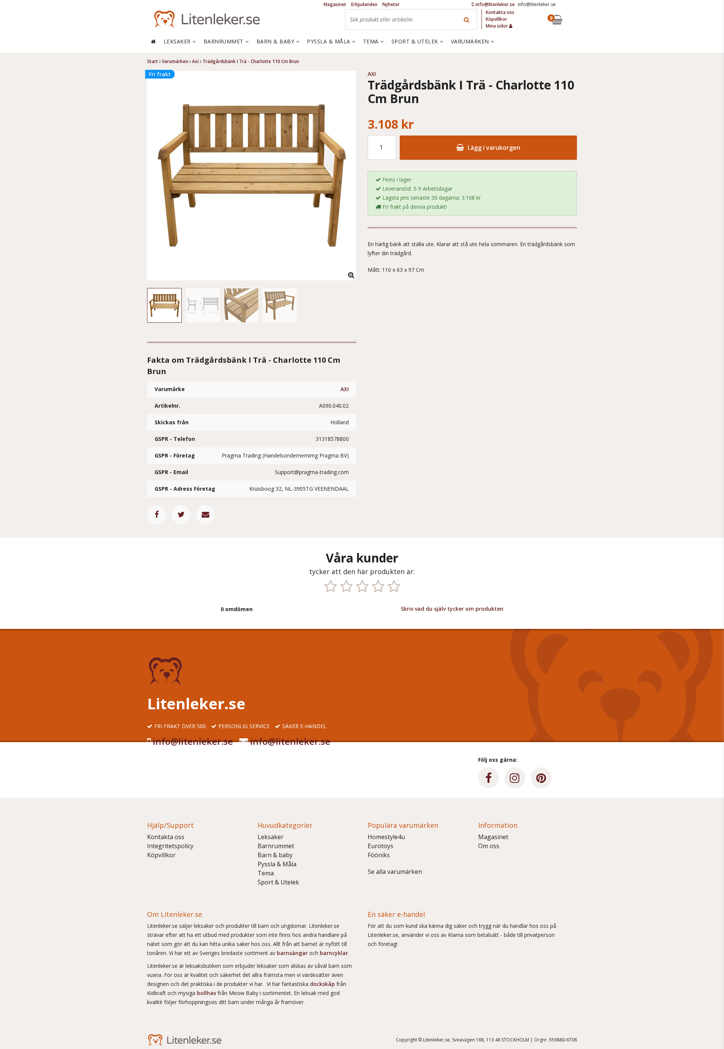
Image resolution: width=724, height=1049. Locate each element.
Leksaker (271, 837)
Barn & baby (275, 855)
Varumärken (471, 41)
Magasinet (493, 837)
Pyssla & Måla (277, 864)
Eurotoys (380, 846)
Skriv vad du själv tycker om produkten (452, 608)
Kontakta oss (165, 837)
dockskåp (323, 983)
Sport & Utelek (278, 882)
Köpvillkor (161, 855)
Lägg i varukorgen (493, 147)
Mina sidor (497, 26)
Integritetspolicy (170, 846)
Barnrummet (276, 846)
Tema (266, 873)
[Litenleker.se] (207, 19)
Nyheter (391, 4)
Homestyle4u (386, 837)
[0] (574, 19)
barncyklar (334, 953)
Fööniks (379, 855)
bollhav (207, 993)
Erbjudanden (364, 4)
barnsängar (292, 953)
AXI (345, 389)
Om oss (488, 846)
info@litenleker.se (193, 741)
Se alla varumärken (395, 871)
